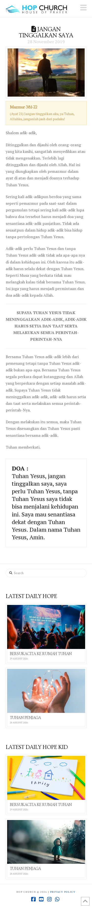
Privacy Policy (63, 891)
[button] (83, 7)
